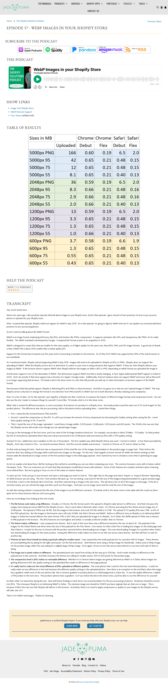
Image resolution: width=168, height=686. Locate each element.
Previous (151, 21)
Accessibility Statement (71, 671)
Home (9, 21)
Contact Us (93, 11)
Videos (103, 665)
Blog (84, 665)
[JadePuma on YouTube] (82, 659)
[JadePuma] (16, 7)
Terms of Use (118, 671)
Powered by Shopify (91, 682)
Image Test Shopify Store (22, 108)
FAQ (46, 671)
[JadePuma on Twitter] (74, 659)
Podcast (128, 3)
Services (75, 3)
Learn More (72, 625)
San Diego (54, 671)
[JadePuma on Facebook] (78, 659)
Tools (142, 3)
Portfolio (112, 3)
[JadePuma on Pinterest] (86, 659)
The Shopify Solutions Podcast (30, 21)
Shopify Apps (93, 3)
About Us (66, 665)
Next (159, 21)
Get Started (95, 625)
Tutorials (76, 665)
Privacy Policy (104, 671)
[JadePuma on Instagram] (89, 659)
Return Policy (90, 671)
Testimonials (44, 3)
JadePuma (79, 682)
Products (59, 3)
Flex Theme (16, 115)
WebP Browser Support (21, 112)
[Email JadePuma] (93, 659)
